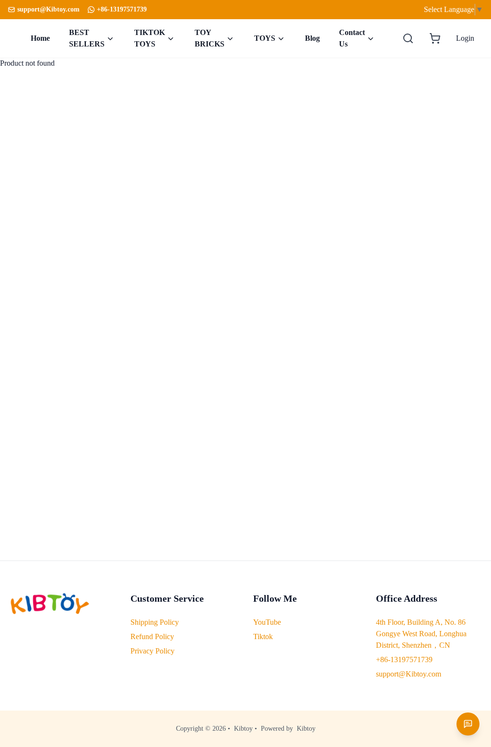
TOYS (264, 38)
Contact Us (352, 38)
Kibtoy (243, 728)
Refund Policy (152, 636)
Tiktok (263, 636)
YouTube (267, 622)
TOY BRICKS (209, 38)
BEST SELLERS (87, 38)
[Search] (408, 38)
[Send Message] (467, 723)
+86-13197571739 (122, 9)
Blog (312, 38)
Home (40, 38)
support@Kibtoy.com (408, 674)
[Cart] (434, 38)
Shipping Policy (154, 622)
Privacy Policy (152, 651)
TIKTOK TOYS (149, 38)
